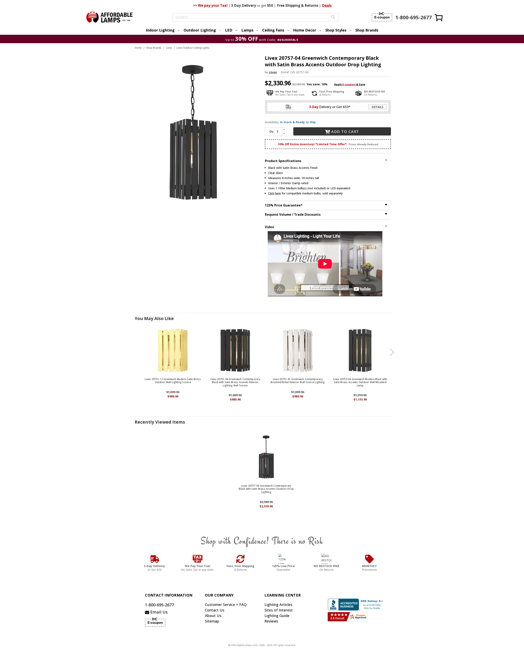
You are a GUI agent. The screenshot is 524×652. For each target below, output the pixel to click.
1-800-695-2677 (159, 605)
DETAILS (377, 107)
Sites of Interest (278, 610)
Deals (327, 5)
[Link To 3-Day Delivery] (154, 559)
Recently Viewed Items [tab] (160, 422)
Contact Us (214, 610)
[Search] (333, 17)
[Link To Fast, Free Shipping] (240, 559)
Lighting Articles (278, 604)
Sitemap (212, 621)
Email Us (158, 612)
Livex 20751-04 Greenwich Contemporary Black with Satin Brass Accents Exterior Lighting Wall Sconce (235, 382)
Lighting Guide (276, 615)
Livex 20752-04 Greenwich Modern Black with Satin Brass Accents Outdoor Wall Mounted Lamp (360, 382)
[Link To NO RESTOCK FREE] (326, 559)
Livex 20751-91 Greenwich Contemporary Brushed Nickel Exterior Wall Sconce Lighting (298, 381)
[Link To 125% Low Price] (283, 559)
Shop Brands (366, 30)
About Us (213, 615)
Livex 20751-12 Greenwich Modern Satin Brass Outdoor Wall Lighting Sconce (173, 381)
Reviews (271, 621)
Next (392, 352)
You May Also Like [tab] (154, 318)
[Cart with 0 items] (439, 17)
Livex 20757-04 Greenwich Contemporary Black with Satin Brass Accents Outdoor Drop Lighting (266, 489)
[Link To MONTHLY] (369, 559)
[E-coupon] (381, 16)
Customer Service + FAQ (226, 604)
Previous (136, 352)
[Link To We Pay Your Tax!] (197, 559)
